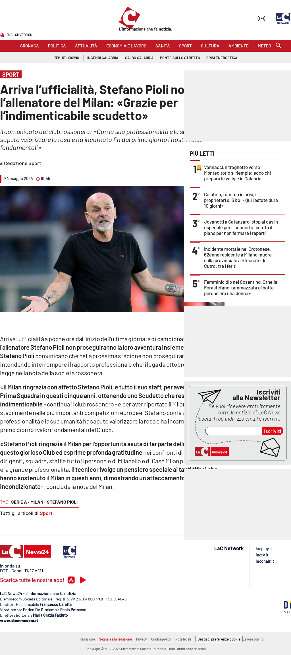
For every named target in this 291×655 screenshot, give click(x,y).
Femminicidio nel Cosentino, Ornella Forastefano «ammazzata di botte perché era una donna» (240, 287)
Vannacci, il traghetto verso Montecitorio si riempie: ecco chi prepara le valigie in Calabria (237, 172)
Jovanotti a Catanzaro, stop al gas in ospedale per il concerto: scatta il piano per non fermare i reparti (241, 227)
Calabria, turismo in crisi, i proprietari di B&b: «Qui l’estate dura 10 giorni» (241, 199)
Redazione (87, 639)
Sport (46, 513)
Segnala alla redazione (115, 639)
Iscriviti (272, 431)
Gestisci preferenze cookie (219, 639)
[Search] (278, 46)
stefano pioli (62, 501)
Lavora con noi (254, 639)
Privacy (141, 639)
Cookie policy (161, 639)
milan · (37, 501)
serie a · (20, 501)
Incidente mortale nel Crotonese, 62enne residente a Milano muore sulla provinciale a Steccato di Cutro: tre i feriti (238, 257)
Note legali (183, 639)
